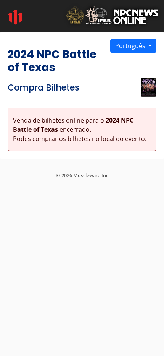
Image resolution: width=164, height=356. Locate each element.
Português (131, 46)
